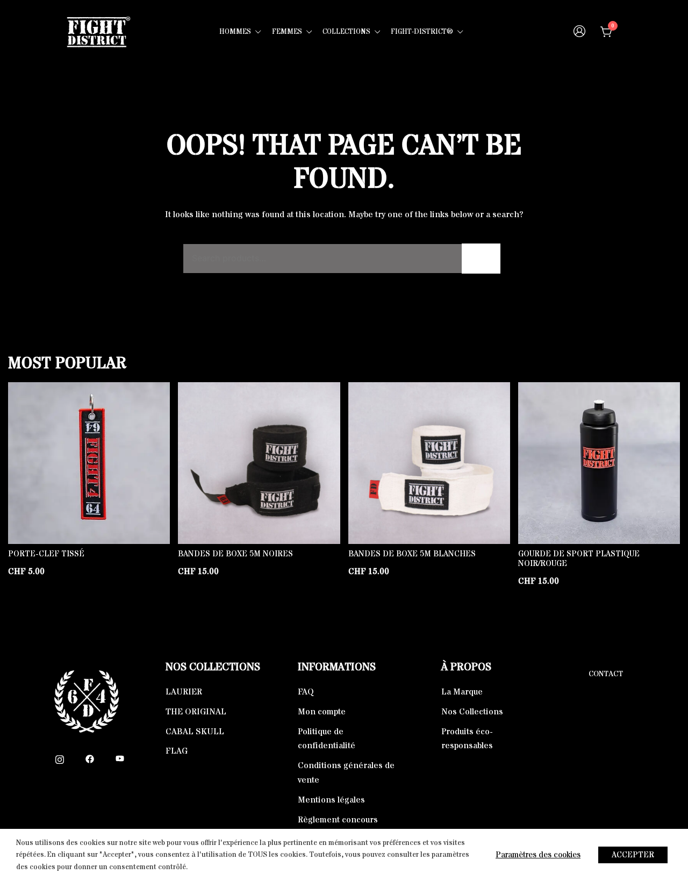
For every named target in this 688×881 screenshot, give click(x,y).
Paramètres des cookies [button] (538, 855)
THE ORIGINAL (196, 712)
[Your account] (579, 32)
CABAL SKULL (195, 731)
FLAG (177, 751)
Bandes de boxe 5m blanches (412, 554)
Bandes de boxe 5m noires (235, 554)
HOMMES (235, 32)
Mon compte (322, 712)
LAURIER (184, 692)
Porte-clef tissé (46, 554)
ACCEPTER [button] (633, 855)
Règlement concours (338, 820)
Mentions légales (331, 800)
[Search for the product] (481, 258)
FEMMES (287, 32)
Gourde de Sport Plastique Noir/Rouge (579, 558)
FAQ (306, 692)
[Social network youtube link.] (120, 758)
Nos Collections (472, 712)
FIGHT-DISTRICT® (422, 32)
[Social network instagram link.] (59, 758)
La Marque (462, 692)
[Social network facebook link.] (89, 758)
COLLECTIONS (346, 32)
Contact (606, 674)
